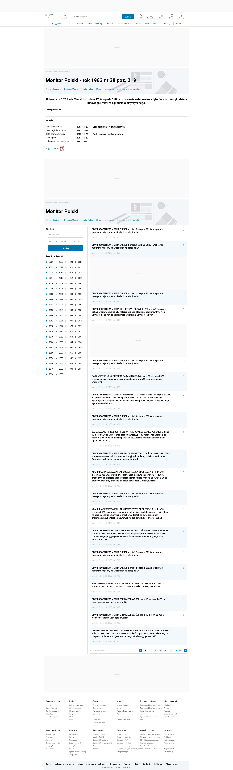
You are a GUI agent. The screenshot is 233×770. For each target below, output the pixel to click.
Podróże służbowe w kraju (150, 734)
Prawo (110, 23)
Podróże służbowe (147, 743)
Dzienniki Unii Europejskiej (128, 89)
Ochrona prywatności (64, 764)
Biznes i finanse (122, 705)
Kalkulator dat (121, 734)
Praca (95, 717)
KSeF (178, 23)
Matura (72, 749)
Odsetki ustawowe (147, 746)
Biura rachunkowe (148, 701)
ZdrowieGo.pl (169, 734)
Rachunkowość (51, 708)
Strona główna (51, 71)
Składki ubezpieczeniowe (149, 740)
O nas (48, 764)
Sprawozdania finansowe (149, 717)
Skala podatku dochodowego (151, 749)
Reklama (158, 764)
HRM (71, 720)
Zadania (49, 740)
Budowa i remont (170, 714)
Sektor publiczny (95, 23)
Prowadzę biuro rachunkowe (151, 708)
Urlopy (71, 714)
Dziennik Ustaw (71, 89)
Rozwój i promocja (53, 743)
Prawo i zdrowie (99, 723)
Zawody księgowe (52, 717)
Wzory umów (169, 743)
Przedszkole (74, 734)
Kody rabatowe (169, 740)
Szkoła (71, 737)
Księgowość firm (53, 701)
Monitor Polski (64, 71)
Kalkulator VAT (122, 740)
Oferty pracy (168, 752)
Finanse (167, 711)
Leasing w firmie (122, 717)
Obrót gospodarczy (53, 711)
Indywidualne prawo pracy (79, 705)
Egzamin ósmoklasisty (77, 752)
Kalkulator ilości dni (123, 737)
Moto (138, 23)
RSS (136, 764)
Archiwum (167, 737)
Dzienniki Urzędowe (105, 89)
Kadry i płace (50, 746)
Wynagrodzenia (75, 708)
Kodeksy (96, 749)
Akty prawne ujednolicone (102, 746)
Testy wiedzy (74, 755)
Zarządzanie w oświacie (78, 746)
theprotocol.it (169, 749)
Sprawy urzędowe (100, 714)
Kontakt (146, 764)
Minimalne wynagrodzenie (150, 737)
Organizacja (50, 734)
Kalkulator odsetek (123, 743)
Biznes (80, 23)
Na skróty (168, 730)
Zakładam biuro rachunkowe (151, 705)
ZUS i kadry (50, 714)
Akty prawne (98, 730)
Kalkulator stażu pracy (124, 746)
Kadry (70, 23)
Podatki (48, 705)
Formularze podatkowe (173, 746)
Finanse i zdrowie (123, 720)
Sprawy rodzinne (99, 705)
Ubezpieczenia (74, 711)
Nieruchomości (151, 23)
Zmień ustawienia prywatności (92, 764)
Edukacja (167, 23)
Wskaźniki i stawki (148, 730)
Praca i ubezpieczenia (124, 711)
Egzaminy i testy (75, 743)
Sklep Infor (97, 720)
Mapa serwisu (172, 764)
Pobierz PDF (52, 149)
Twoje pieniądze (124, 23)
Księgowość (57, 23)
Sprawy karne (98, 708)
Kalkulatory (121, 730)
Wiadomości (168, 705)
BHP (71, 717)
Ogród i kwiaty (169, 717)
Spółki (118, 708)
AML (142, 720)
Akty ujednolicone (53, 89)
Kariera (127, 764)
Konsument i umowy (100, 711)
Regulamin (115, 764)
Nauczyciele (73, 740)
